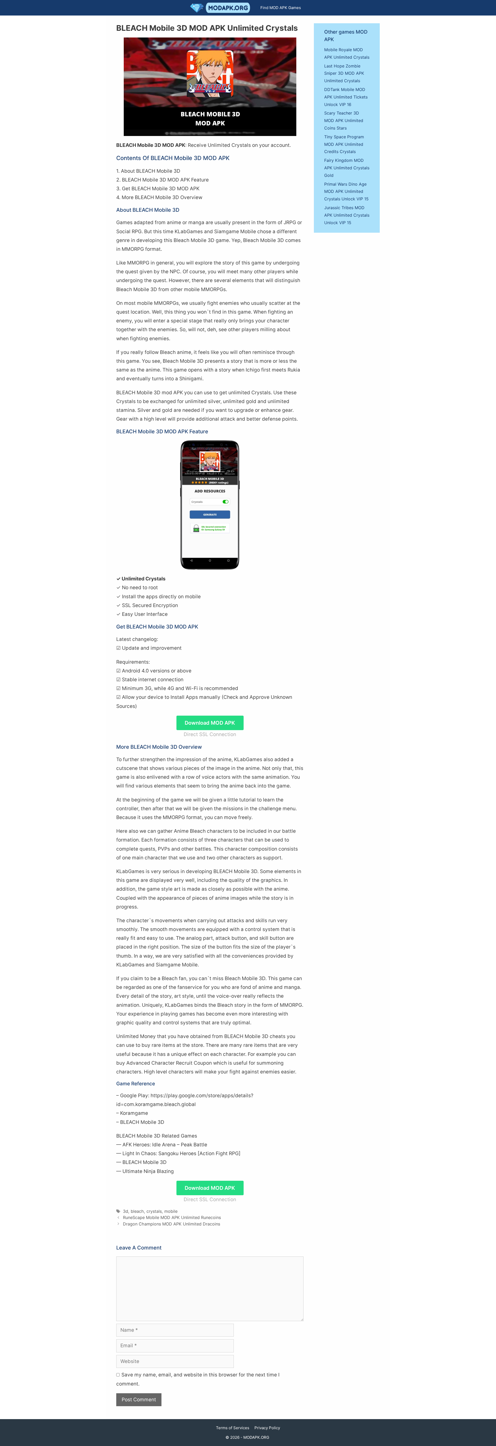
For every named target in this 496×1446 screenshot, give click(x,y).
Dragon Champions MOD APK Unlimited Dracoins (171, 1224)
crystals (154, 1211)
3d (125, 1211)
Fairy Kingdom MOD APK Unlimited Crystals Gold (346, 168)
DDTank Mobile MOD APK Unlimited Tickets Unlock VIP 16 (346, 97)
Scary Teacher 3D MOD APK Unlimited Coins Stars (343, 120)
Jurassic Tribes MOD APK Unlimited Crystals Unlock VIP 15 (346, 215)
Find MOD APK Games (280, 7)
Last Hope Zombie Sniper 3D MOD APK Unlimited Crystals (344, 73)
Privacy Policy (267, 1427)
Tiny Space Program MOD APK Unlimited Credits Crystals (344, 144)
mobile (170, 1211)
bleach (137, 1211)
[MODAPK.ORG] (221, 8)
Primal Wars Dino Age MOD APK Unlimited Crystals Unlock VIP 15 (346, 191)
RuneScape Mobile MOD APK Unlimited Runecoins (172, 1217)
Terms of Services (232, 1427)
